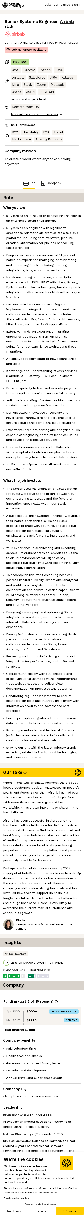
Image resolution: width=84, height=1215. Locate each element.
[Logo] (13, 5)
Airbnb (67, 21)
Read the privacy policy (16, 1198)
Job (32, 183)
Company (54, 183)
